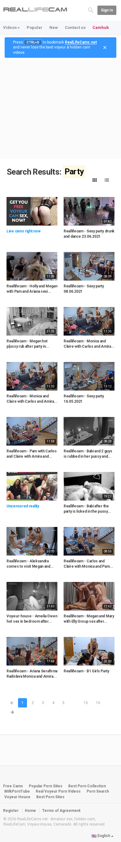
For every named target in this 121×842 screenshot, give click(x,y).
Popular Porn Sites (45, 786)
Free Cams (13, 786)
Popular (35, 27)
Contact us (75, 27)
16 (98, 703)
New (53, 27)
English (103, 836)
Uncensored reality (23, 506)
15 (85, 703)
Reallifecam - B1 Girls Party (86, 671)
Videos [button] (10, 27)
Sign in (107, 10)
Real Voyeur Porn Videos (59, 791)
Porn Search (98, 791)
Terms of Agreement (61, 810)
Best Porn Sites (50, 797)
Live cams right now (23, 231)
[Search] (91, 9)
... (74, 703)
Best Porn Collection (87, 786)
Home (30, 810)
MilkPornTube (17, 791)
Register (11, 810)
